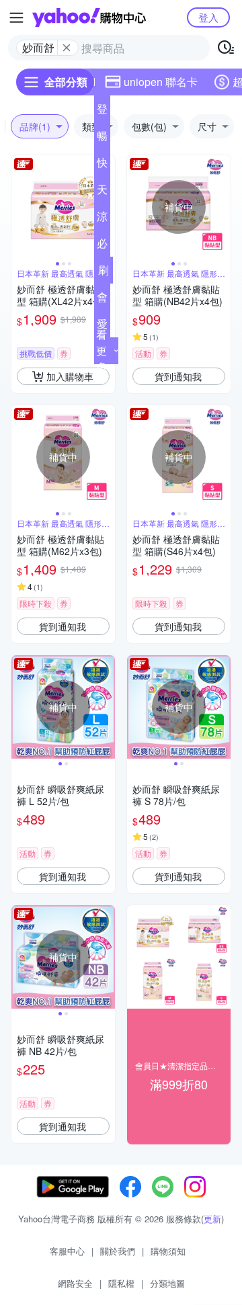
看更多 (101, 350)
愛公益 (102, 326)
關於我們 (117, 1251)
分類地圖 (167, 1283)
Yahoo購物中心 (89, 17)
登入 (208, 17)
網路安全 (75, 1283)
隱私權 (121, 1283)
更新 (212, 1218)
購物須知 (168, 1251)
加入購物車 (69, 376)
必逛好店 (102, 246)
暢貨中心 (102, 138)
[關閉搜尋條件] (67, 48)
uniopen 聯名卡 (161, 81)
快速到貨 (102, 165)
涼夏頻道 (102, 219)
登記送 (102, 111)
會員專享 (102, 299)
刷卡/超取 (103, 273)
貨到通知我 (178, 376)
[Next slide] (222, 207)
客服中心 (67, 1251)
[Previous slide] (20, 207)
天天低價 (102, 192)
